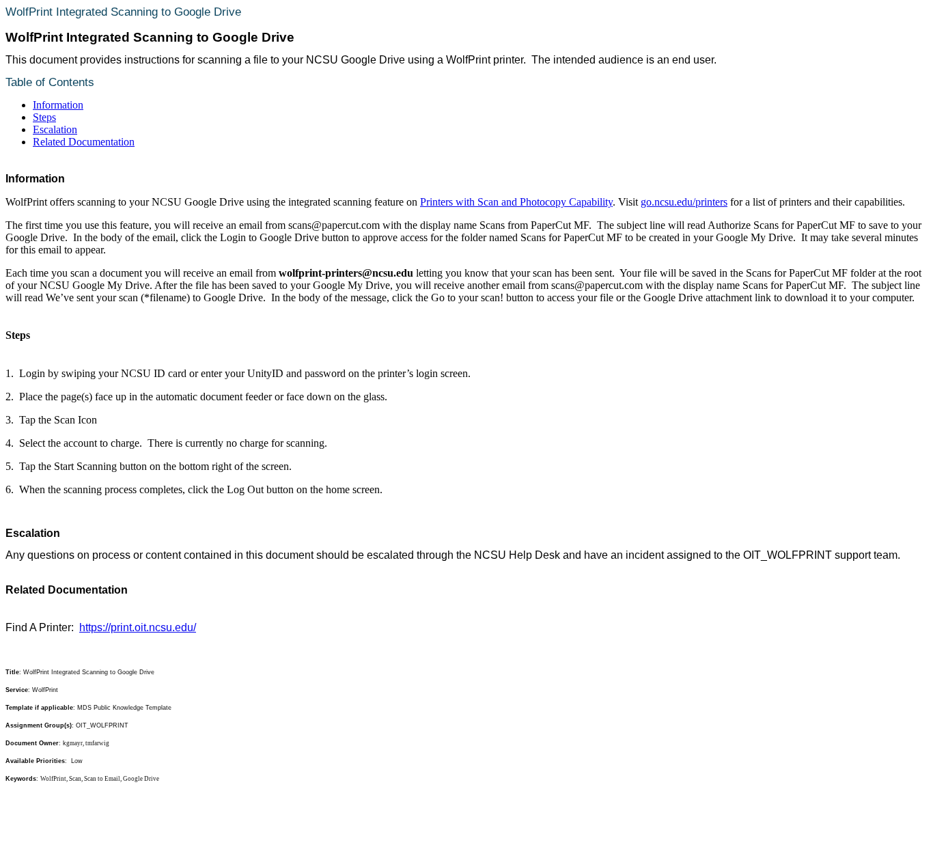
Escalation (55, 129)
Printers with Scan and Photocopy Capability (516, 202)
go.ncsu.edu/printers (684, 202)
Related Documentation (84, 142)
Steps (44, 117)
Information (58, 105)
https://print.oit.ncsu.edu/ (137, 627)
